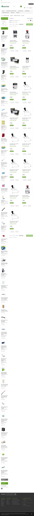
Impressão (27, 10)
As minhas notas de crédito (16, 500)
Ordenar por (11, 20)
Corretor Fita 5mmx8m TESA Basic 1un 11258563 (4, 407)
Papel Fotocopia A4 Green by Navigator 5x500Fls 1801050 (4, 373)
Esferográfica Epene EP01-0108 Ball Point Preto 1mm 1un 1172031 (4, 163)
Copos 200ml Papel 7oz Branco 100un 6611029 (4, 384)
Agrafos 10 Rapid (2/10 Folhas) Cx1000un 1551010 (4, 151)
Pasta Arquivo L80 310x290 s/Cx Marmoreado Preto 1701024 (4, 76)
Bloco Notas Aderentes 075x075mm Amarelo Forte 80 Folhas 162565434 (4, 458)
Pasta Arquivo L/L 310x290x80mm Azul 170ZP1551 (4, 274)
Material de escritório (11, 10)
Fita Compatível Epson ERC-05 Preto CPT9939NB (4, 321)
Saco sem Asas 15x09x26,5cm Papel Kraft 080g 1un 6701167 (4, 310)
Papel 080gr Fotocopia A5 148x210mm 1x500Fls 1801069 (4, 286)
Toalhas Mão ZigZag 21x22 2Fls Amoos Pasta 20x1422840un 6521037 (4, 333)
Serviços (12, 12)
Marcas (17, 12)
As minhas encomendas (15, 499)
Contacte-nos (28, 2)
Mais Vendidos (4, 28)
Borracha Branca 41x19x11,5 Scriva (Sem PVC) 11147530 (4, 446)
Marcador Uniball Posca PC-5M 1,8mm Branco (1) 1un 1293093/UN (4, 298)
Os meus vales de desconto (16, 504)
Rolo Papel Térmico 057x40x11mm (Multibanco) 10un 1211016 (4, 227)
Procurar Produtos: (3, 485)
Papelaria (2, 504)
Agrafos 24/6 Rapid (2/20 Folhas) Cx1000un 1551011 (4, 89)
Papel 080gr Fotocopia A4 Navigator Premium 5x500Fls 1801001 (4, 63)
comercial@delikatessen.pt (27, 505)
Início (3, 10)
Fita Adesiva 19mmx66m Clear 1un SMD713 (4, 101)
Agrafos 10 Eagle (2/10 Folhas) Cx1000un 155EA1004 (4, 177)
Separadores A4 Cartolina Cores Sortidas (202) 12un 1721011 (4, 126)
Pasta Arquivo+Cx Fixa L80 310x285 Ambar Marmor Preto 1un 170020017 (4, 49)
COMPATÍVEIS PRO (5, 12)
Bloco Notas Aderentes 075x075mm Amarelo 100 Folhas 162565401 (4, 189)
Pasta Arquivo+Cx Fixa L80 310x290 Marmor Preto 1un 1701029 (4, 36)
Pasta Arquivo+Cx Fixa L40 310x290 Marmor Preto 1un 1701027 (4, 433)
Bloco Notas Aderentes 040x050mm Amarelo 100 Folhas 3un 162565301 (4, 471)
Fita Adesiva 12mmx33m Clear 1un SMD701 (4, 201)
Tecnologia (20, 10)
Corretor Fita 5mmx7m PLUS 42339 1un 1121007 (4, 240)
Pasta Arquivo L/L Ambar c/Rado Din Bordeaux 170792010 (4, 139)
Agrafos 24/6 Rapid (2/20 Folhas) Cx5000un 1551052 (4, 252)
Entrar (31, 2)
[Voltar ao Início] (2, 15)
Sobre (7, 500)
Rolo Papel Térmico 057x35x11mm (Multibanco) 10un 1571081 (4, 359)
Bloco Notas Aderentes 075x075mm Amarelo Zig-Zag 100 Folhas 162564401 (4, 420)
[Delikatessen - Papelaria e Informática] (6, 6)
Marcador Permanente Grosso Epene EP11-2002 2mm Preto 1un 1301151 (4, 213)
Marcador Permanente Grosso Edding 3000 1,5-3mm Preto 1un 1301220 (4, 396)
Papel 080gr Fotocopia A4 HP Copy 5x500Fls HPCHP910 (4, 264)
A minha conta (14, 498)
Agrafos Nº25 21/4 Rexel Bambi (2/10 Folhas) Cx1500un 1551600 (3, 347)
